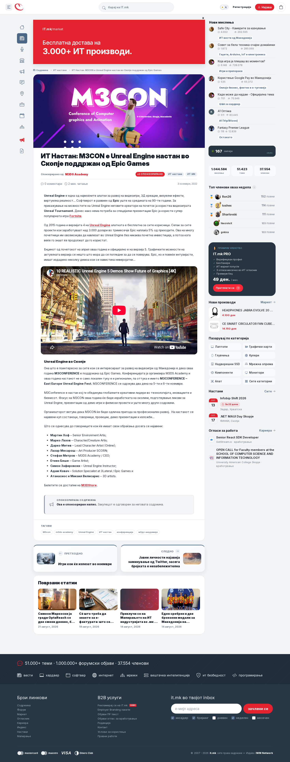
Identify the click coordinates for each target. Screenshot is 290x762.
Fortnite (75, 216)
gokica (225, 232)
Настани (22, 731)
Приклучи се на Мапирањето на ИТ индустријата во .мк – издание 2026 (138, 618)
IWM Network (264, 753)
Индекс (21, 727)
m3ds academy (64, 532)
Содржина (42, 70)
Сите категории (260, 381)
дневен (222, 718)
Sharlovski (229, 214)
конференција (125, 532)
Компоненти (224, 372)
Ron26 (226, 196)
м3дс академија (148, 532)
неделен (242, 718)
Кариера (265, 430)
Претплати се (225, 287)
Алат (218, 381)
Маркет (266, 302)
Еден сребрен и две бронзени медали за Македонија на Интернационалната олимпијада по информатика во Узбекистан (179, 618)
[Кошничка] (281, 7)
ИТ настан (105, 532)
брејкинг (203, 718)
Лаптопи (221, 346)
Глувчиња (222, 355)
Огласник (23, 718)
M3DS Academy (76, 174)
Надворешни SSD (227, 364)
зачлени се (258, 709)
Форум (21, 709)
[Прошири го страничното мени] (9, 7)
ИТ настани (60, 70)
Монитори (256, 372)
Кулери (254, 355)
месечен (263, 718)
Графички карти (260, 346)
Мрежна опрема (261, 364)
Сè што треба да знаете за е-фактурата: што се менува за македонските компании (94, 618)
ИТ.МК (191, 174)
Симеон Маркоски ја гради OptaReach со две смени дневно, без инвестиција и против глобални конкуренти (56, 618)
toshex (227, 205)
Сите (268, 391)
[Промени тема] (224, 7)
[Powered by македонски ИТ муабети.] (19, 7)
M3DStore (89, 485)
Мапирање (24, 736)
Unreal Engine (100, 225)
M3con (47, 532)
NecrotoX (226, 223)
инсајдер (182, 718)
